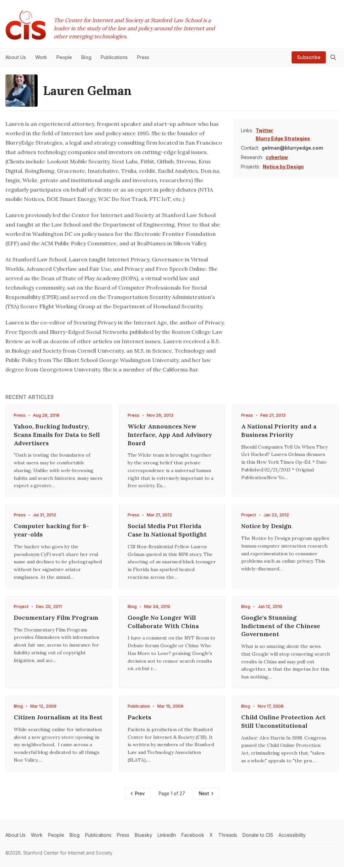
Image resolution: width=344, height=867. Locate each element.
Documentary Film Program (56, 617)
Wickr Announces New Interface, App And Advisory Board (170, 434)
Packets (139, 717)
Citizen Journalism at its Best (58, 717)
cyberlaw (277, 157)
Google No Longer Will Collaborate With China (163, 622)
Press (20, 415)
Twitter (264, 130)
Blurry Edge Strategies (283, 138)
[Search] (333, 57)
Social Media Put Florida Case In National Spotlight (167, 530)
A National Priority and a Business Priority (278, 430)
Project (248, 514)
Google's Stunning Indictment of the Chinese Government (280, 626)
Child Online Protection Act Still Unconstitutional (283, 721)
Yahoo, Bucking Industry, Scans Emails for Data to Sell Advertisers (57, 434)
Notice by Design (283, 166)
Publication (139, 706)
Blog (132, 606)
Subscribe (308, 57)
